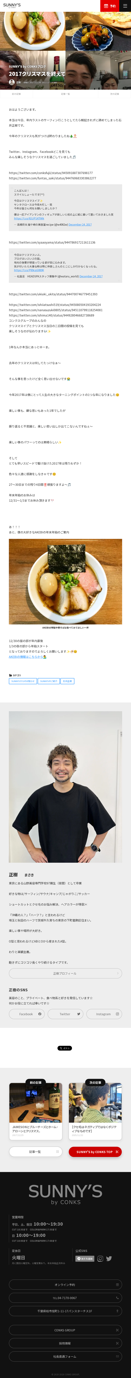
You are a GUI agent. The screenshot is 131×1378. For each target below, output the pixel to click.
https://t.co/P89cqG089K (29, 270)
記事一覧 (65, 93)
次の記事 (114, 93)
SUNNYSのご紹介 (48, 681)
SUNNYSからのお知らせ (23, 681)
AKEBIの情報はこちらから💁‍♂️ (28, 656)
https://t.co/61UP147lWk (29, 218)
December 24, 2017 (80, 224)
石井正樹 (67, 681)
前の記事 (16, 93)
